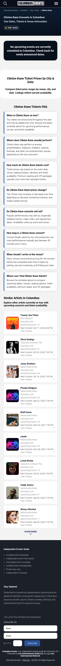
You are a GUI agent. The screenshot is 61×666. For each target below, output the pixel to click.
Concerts (24, 10)
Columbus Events (11, 10)
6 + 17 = (7, 643)
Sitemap (26, 660)
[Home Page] (30, 3)
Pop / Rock (34, 10)
